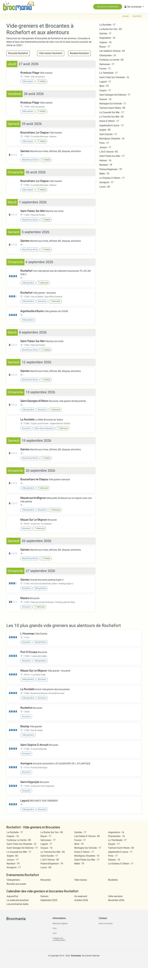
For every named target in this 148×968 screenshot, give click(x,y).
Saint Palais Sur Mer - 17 (111, 156)
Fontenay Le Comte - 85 (111, 59)
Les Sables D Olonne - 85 (112, 51)
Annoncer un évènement (108, 6)
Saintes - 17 (105, 33)
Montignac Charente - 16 (111, 138)
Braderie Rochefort (79, 53)
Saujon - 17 (105, 90)
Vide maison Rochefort (50, 53)
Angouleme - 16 (107, 37)
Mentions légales (60, 923)
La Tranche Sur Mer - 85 (111, 116)
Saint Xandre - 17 (108, 134)
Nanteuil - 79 (105, 164)
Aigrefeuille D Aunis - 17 (111, 125)
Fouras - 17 (105, 68)
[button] (134, 6)
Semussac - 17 (106, 64)
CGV (55, 933)
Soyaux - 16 (105, 99)
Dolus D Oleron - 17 (109, 121)
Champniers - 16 (107, 55)
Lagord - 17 (105, 81)
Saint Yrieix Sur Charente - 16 (114, 77)
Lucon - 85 (104, 186)
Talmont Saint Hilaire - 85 (112, 108)
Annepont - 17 (106, 182)
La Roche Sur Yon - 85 (110, 29)
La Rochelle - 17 (107, 24)
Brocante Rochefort (18, 53)
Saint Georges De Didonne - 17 (114, 94)
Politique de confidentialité (59, 939)
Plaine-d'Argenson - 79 (110, 169)
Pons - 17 (104, 143)
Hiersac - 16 (105, 160)
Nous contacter (106, 923)
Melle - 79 (104, 173)
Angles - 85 (105, 129)
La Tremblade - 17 (108, 72)
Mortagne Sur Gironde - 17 (112, 103)
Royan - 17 (104, 46)
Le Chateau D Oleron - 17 (112, 178)
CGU (55, 928)
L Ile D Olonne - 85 (108, 151)
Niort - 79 (104, 86)
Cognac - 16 (105, 42)
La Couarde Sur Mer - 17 (111, 112)
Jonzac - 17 (105, 147)
